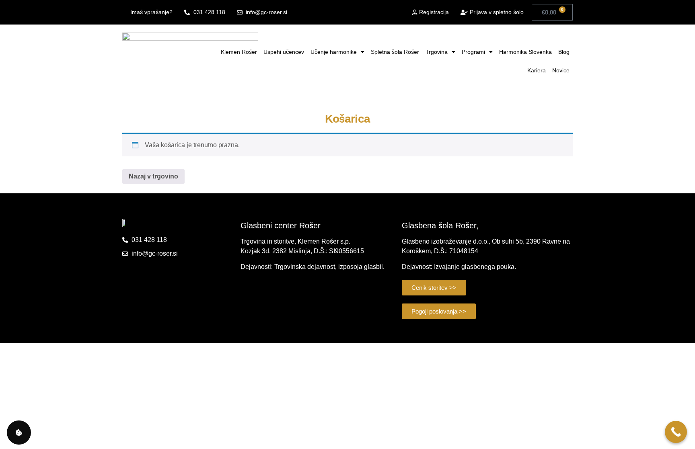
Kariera (536, 70)
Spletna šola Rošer (395, 52)
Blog (564, 52)
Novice (561, 70)
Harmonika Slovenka (525, 52)
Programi (473, 52)
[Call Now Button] (676, 432)
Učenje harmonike (333, 52)
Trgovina (437, 52)
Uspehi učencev (283, 52)
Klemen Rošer (239, 52)
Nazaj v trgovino (153, 176)
